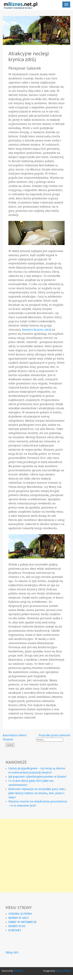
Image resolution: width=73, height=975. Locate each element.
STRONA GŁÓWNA (20, 913)
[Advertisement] (36, 855)
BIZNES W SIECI (18, 917)
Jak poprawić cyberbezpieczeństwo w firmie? (37, 776)
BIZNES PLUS (16, 926)
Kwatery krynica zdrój (36, 329)
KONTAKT (14, 930)
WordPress (18, 971)
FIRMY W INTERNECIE (22, 921)
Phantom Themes (63, 971)
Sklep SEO (12, 952)
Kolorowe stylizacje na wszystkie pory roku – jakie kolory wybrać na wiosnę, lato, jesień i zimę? (37, 793)
